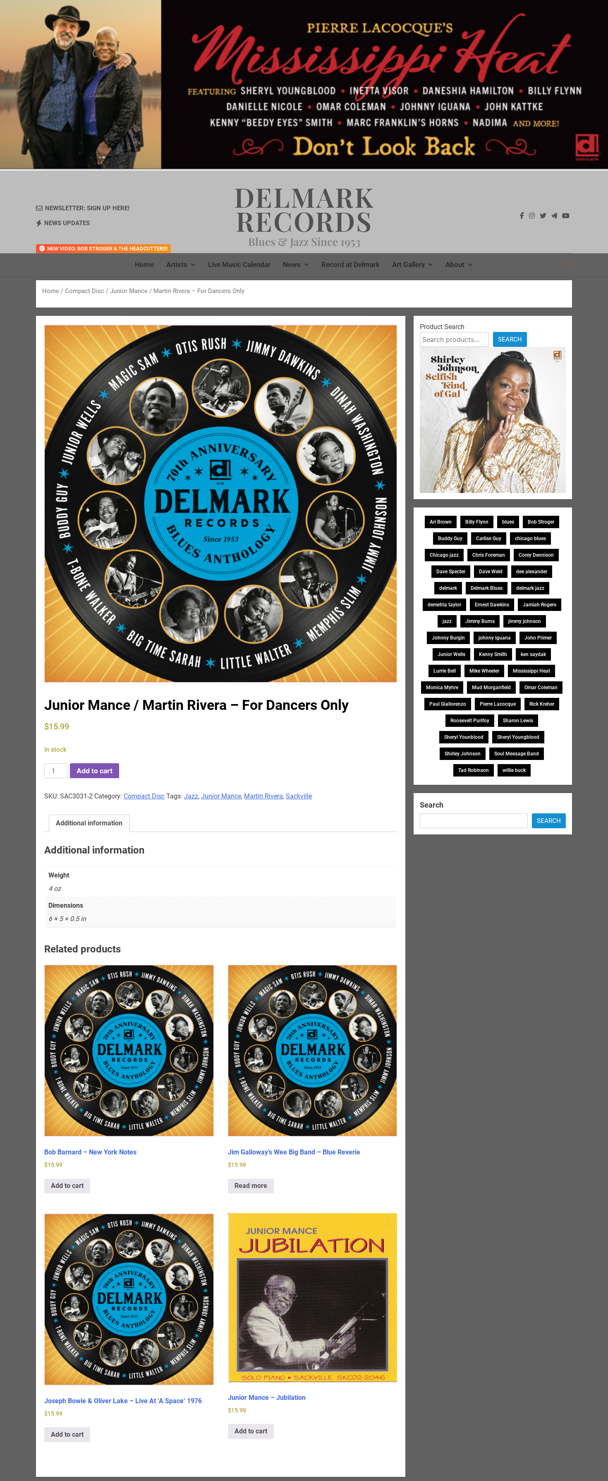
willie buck (514, 770)
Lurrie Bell (444, 671)
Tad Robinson (473, 770)
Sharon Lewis (518, 721)
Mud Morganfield (491, 687)
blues (508, 522)
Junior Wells (451, 654)
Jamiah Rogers (539, 605)
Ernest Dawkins (492, 605)
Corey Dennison (536, 555)
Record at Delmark (350, 264)
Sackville (299, 796)
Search (510, 339)
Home (144, 264)
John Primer (538, 638)
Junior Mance (221, 796)
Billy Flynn (476, 522)
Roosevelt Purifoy (469, 721)
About (454, 264)
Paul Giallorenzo (447, 704)
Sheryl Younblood (464, 737)
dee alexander (531, 572)
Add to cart (95, 771)
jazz (447, 621)
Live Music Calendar (239, 264)
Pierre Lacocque (498, 704)
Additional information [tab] (89, 823)
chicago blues (530, 538)
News (292, 264)
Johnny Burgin (448, 638)
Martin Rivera (263, 796)
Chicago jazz (444, 555)
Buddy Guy (450, 538)
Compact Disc (84, 291)
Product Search (442, 327)
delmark (448, 588)
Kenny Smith (493, 654)
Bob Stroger (541, 522)
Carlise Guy (488, 538)
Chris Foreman (488, 555)
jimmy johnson (524, 621)
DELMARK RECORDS (304, 208)
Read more (251, 1186)
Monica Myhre (442, 687)
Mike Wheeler (484, 671)
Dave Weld (491, 572)
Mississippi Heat (531, 671)
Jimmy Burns (480, 621)
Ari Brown (441, 522)
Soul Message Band (516, 754)
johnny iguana (495, 638)
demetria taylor (444, 605)
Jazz (191, 796)
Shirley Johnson (463, 754)
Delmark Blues (487, 588)
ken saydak (533, 654)
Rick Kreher (541, 704)
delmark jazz (530, 588)
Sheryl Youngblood (518, 737)
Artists (176, 264)
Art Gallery (408, 264)
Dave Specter (450, 572)
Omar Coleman (541, 687)
